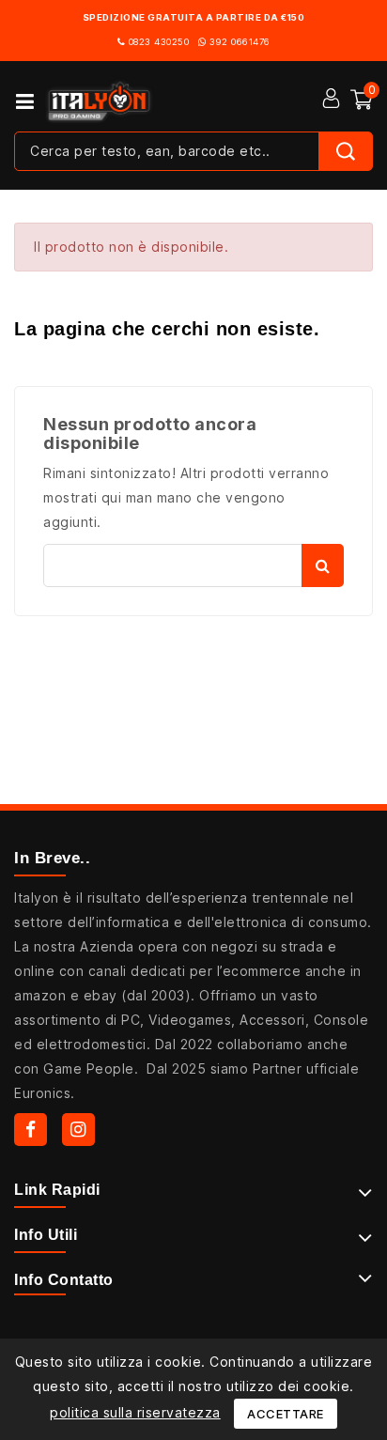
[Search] (345, 151)
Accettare (285, 1413)
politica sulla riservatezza (135, 1412)
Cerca (323, 565)
